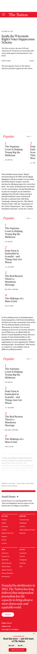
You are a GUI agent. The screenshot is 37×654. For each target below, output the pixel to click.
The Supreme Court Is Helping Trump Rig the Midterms (14, 151)
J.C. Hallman (9, 267)
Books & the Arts (8, 533)
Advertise (5, 560)
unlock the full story (17, 650)
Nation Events (6, 563)
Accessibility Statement (10, 629)
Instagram (23, 560)
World (4, 523)
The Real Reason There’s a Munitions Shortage (14, 280)
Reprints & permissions (9, 486)
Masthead (23, 523)
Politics (4, 520)
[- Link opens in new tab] (17, 496)
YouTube (23, 563)
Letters (4, 543)
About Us (5, 553)
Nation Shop (6, 566)
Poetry (4, 540)
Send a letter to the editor (25, 483)
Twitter (22, 556)
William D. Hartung (11, 289)
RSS (21, 566)
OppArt (4, 536)
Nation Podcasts (7, 573)
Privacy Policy (7, 623)
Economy (5, 526)
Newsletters (6, 576)
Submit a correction (8, 483)
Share (32, 61)
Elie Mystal (9, 160)
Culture (4, 530)
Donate (8, 614)
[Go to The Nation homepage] (18, 14)
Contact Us (5, 556)
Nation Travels (7, 570)
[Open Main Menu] (3, 14)
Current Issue (24, 520)
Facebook (23, 553)
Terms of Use (6, 626)
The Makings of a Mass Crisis (14, 300)
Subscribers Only (19, 636)
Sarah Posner (6, 61)
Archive (22, 526)
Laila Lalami (9, 306)
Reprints (23, 533)
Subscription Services (27, 530)
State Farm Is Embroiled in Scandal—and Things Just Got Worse (13, 256)
